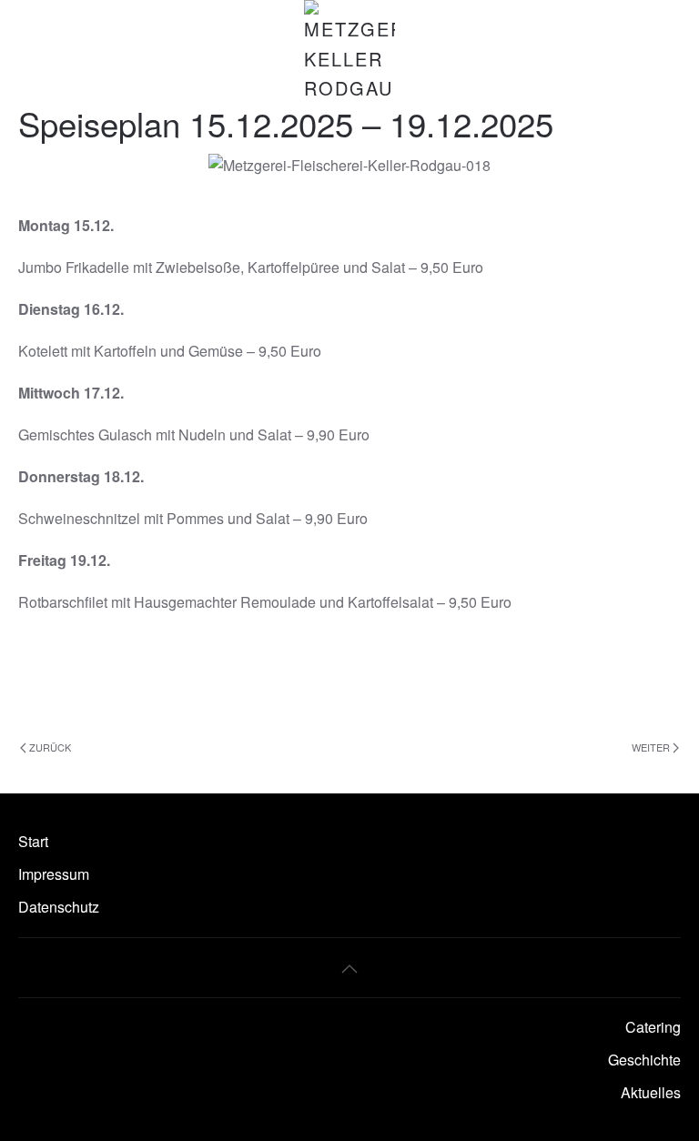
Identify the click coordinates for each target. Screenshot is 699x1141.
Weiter (651, 747)
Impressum (53, 873)
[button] (349, 969)
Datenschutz (58, 906)
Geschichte (644, 1059)
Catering (653, 1026)
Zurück (50, 747)
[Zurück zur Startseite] (349, 52)
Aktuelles (651, 1092)
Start (33, 841)
